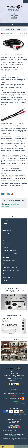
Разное (5, 280)
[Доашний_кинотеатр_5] (5, 344)
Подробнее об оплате (20, 403)
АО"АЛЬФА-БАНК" (20, 393)
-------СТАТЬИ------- (8, 233)
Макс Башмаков (7, 33)
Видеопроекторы (7, 264)
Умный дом (6, 243)
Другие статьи (7, 257)
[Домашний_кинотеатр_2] (14, 351)
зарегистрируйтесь (14, 204)
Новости (5, 227)
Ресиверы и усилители (9, 274)
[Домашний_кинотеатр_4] (22, 344)
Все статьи (6, 220)
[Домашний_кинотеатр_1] (5, 351)
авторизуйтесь (6, 206)
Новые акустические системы (11, 270)
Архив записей (7, 230)
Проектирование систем (9, 250)
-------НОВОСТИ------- (9, 260)
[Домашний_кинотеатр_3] (14, 344)
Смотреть (13, 18)
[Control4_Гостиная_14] (22, 351)
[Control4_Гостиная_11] (14, 357)
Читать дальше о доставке (19, 414)
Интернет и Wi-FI (7, 247)
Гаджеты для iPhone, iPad (10, 267)
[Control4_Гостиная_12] (22, 357)
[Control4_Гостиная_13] (5, 357)
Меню (13, 25)
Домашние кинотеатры (9, 237)
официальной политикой (14, 435)
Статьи (5, 223)
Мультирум (6, 240)
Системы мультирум (8, 277)
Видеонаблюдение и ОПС (10, 254)
